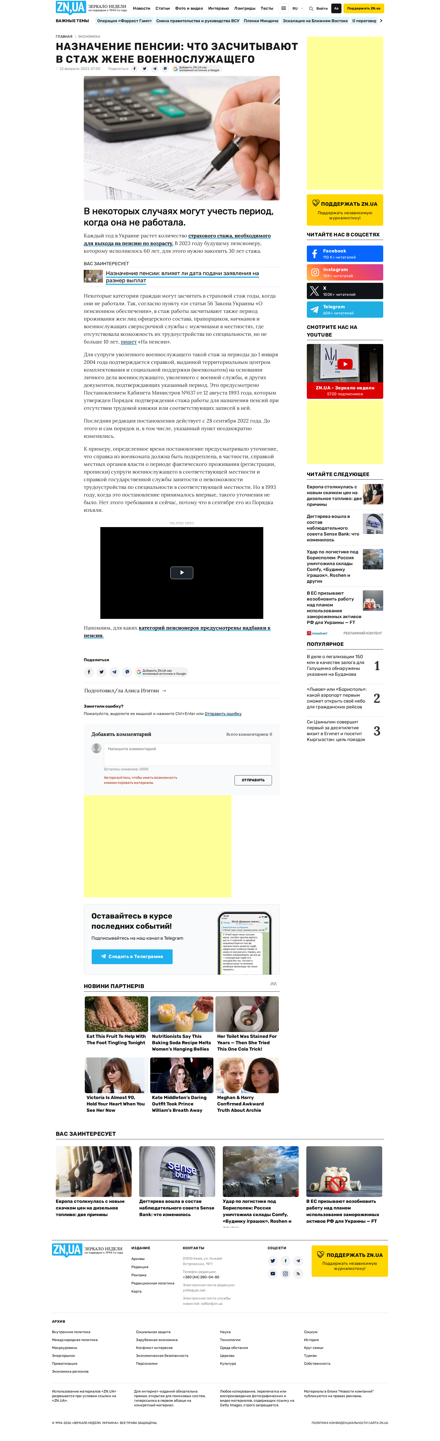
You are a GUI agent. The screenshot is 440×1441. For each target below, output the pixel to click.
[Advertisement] (157, 846)
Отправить (253, 780)
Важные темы (72, 21)
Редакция (139, 1267)
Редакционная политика (152, 1283)
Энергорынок (63, 1356)
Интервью (218, 8)
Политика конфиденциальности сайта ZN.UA (350, 1423)
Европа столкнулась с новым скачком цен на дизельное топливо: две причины (334, 495)
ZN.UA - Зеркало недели (345, 388)
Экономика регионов (70, 1371)
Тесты (267, 8)
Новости (141, 8)
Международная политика (75, 1340)
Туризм (310, 1356)
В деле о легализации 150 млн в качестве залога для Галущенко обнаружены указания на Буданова (335, 665)
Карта (136, 1291)
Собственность (317, 1363)
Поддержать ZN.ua (363, 8)
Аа (336, 8)
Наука (225, 1332)
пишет (129, 341)
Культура (228, 1363)
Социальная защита (153, 1332)
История (311, 1340)
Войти (322, 8)
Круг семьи (313, 1348)
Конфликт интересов (154, 1348)
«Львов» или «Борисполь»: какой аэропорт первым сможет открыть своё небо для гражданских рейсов (337, 698)
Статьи (163, 8)
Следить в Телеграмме (135, 956)
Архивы (138, 1259)
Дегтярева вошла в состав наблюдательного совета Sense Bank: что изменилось (333, 528)
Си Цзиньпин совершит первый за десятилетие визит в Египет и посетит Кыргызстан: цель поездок (336, 730)
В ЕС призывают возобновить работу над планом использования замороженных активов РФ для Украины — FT (334, 607)
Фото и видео (189, 8)
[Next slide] (380, 20)
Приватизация (64, 1363)
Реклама (138, 1275)
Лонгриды (244, 8)
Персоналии (147, 1363)
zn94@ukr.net (194, 1290)
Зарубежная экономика (157, 1340)
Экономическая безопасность (162, 1356)
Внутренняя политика (71, 1332)
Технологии (230, 1340)
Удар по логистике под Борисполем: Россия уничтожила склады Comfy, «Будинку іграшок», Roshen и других (332, 566)
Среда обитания (234, 1348)
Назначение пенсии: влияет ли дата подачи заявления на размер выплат (182, 277)
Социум (311, 1332)
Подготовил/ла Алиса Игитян (121, 690)
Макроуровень (64, 1348)
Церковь (227, 1356)
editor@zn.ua (212, 1304)
